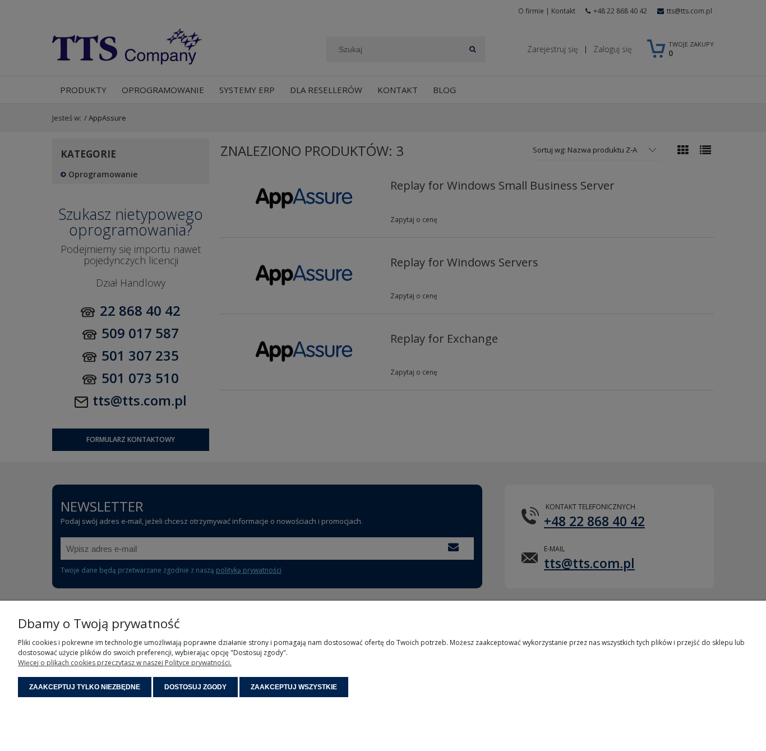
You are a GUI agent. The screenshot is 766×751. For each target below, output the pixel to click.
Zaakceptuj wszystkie (294, 687)
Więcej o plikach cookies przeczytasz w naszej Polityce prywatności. (125, 662)
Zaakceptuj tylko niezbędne (84, 687)
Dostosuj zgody (195, 687)
